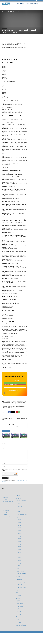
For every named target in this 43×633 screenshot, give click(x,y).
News (4, 503)
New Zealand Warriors (12, 403)
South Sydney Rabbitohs (11, 406)
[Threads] (40, 0)
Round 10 (19, 535)
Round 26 (19, 560)
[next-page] (4, 444)
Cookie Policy (19, 497)
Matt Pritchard (5, 32)
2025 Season (19, 562)
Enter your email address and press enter (11, 389)
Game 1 (19, 501)
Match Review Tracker (20, 571)
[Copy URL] (14, 412)
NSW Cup (17, 608)
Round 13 (19, 539)
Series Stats (20, 506)
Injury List (18, 570)
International (22, 3)
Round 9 (19, 533)
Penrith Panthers (5, 406)
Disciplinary (19, 617)
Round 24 (19, 557)
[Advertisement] (21, 8)
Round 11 (19, 536)
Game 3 (19, 504)
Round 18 (19, 547)
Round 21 (19, 552)
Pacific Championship (20, 603)
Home (3, 11)
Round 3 (19, 524)
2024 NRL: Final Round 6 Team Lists (22, 419)
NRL (17, 3)
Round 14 (19, 541)
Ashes (18, 601)
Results (18, 568)
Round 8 (19, 531)
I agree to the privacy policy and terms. (11, 385)
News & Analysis (18, 508)
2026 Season (19, 517)
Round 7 (19, 530)
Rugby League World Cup (21, 604)
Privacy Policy (18, 576)
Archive (27, 3)
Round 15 (19, 543)
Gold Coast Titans (13, 402)
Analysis (6, 11)
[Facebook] (35, 0)
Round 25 (19, 558)
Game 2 (19, 503)
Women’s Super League (7, 516)
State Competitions (6, 510)
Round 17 (19, 546)
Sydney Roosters (5, 407)
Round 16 (19, 544)
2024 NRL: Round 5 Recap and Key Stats (8, 419)
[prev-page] (2, 444)
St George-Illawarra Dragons (20, 406)
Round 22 (19, 554)
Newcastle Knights (18, 403)
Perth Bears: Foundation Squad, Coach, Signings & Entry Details (22, 583)
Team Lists (19, 519)
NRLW (4, 506)
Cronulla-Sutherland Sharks (6, 402)
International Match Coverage (8, 501)
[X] (36, 0)
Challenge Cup (5, 497)
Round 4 (19, 525)
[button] (39, 3)
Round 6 (19, 528)
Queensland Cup (18, 612)
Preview (4, 508)
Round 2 (19, 522)
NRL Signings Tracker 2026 (21, 573)
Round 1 (19, 520)
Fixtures (18, 574)
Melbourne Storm (5, 403)
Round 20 (19, 551)
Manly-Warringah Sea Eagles (21, 402)
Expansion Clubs (19, 579)
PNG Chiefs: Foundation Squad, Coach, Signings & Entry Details (22, 587)
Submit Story (18, 598)
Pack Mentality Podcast (34, 3)
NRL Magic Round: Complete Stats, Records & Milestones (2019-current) (22, 514)
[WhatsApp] (19, 412)
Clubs (17, 577)
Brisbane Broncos (7, 401)
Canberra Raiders (13, 401)
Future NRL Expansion (20, 590)
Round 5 (19, 527)
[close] (4, 393)
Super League (5, 514)
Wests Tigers (10, 407)
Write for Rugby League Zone (21, 624)
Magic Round (19, 511)
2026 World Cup (20, 606)
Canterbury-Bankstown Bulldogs (21, 401)
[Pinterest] (17, 412)
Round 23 (19, 555)
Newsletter (18, 495)
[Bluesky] (38, 0)
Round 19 (19, 549)
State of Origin (5, 512)
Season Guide (20, 597)
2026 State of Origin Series (21, 500)
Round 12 (19, 538)
